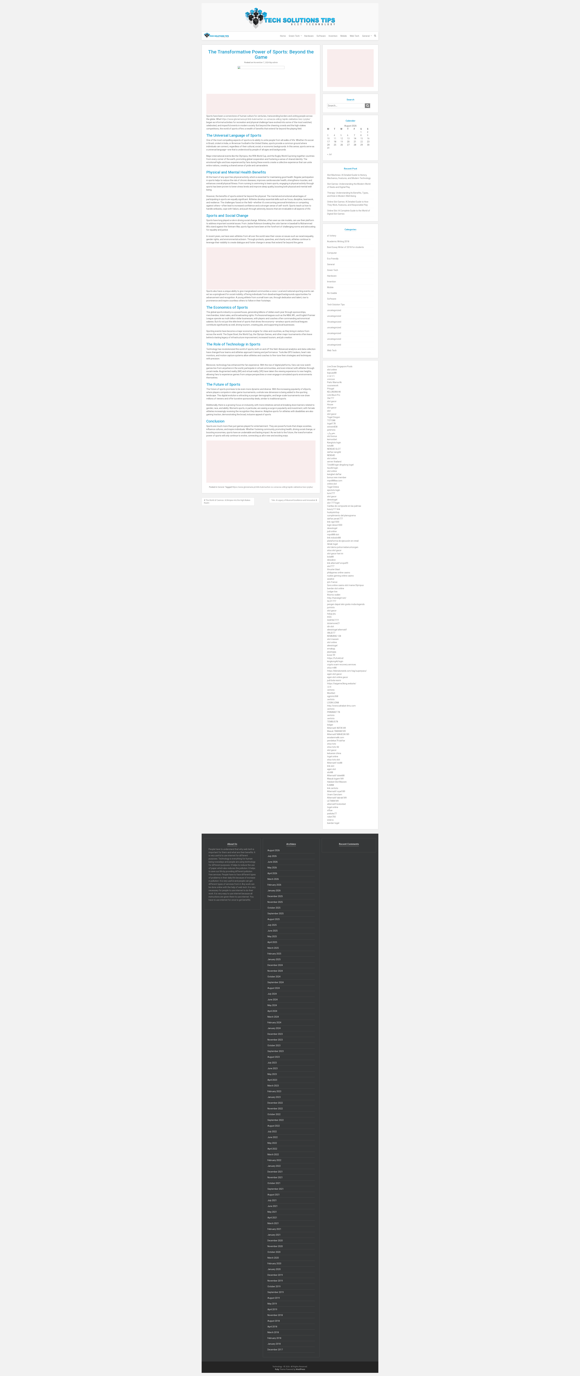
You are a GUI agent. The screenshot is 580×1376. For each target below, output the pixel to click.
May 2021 (272, 1212)
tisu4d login (332, 468)
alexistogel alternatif (337, 629)
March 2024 (273, 1017)
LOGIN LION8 (333, 702)
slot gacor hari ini (335, 553)
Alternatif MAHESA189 (338, 734)
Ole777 (330, 398)
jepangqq (331, 652)
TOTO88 (331, 420)
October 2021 (273, 1183)
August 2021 (273, 1194)
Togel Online (333, 487)
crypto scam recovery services (341, 664)
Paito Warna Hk (334, 382)
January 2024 (274, 1028)
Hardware (309, 36)
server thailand (334, 461)
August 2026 (273, 850)
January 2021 (274, 1235)
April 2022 (272, 1149)
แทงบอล (331, 379)
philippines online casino (338, 572)
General (366, 36)
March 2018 (273, 1332)
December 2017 (275, 1349)
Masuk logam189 (335, 778)
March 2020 (273, 1258)
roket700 (331, 817)
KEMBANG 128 (334, 636)
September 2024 (275, 982)
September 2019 (275, 1292)
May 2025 (272, 936)
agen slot (331, 769)
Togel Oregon (333, 417)
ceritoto (331, 690)
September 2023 (275, 1051)
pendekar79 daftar (336, 740)
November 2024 (275, 971)
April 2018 (272, 1326)
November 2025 (275, 902)
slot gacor (332, 401)
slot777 (330, 566)
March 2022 (273, 1154)
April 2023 (272, 1080)
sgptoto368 (332, 696)
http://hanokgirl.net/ (336, 598)
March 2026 (273, 879)
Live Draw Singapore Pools (339, 366)
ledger (330, 725)
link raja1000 (333, 522)
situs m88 (332, 667)
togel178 (331, 423)
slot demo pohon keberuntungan (342, 547)
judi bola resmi (334, 680)
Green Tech (294, 36)
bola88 (330, 557)
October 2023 (273, 1045)
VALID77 (331, 633)
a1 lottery (331, 235)
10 (328, 138)
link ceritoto (332, 788)
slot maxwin (333, 639)
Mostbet (331, 693)
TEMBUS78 (332, 721)
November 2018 (275, 1315)
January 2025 (274, 959)
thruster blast (333, 569)
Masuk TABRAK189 (336, 731)
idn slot (330, 626)
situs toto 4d (333, 747)
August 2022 (273, 1126)
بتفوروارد (331, 433)
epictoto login (333, 490)
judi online (332, 531)
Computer (332, 253)
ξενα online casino (335, 585)
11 (335, 138)
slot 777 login (333, 503)
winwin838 (332, 426)
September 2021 (275, 1189)
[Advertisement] (261, 104)
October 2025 (273, 908)
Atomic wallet (333, 595)
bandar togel (333, 823)
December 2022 (275, 1103)
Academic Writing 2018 (338, 241)
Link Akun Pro (333, 395)
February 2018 (274, 1338)
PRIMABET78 (333, 712)
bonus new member (336, 477)
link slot (330, 766)
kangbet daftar (334, 474)
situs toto (331, 744)
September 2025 (275, 913)
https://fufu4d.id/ (335, 658)
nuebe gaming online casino (340, 576)
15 (361, 138)
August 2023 (273, 1057)
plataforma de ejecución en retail (343, 541)
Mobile (343, 36)
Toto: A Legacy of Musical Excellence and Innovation (293, 500)
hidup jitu (331, 614)
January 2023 (274, 1097)
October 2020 (273, 1252)
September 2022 (275, 1120)
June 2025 (272, 931)
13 (348, 138)
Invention (333, 36)
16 (368, 138)
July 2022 (272, 1131)
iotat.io (330, 820)
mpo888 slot (333, 534)
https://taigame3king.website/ (341, 683)
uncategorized (334, 310)
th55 (329, 617)
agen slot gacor (334, 674)
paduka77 (332, 813)
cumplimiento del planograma (341, 515)
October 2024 (273, 976)
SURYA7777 (333, 620)
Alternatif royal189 (336, 791)
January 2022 (274, 1166)
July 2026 (272, 856)
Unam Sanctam (334, 794)
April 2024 (272, 1011)
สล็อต (329, 810)
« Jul (329, 154)
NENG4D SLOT (334, 449)
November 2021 (275, 1177)
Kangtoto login (334, 442)
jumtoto (331, 607)
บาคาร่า (331, 376)
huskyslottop (333, 512)
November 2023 (275, 1040)
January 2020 (274, 1269)
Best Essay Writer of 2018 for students (345, 247)
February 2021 (274, 1229)
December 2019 (275, 1275)
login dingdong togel (344, 465)
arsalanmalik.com (335, 737)
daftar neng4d (334, 452)
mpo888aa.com (334, 480)
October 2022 (273, 1114)
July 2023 (272, 1062)
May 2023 (272, 1074)
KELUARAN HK (334, 392)
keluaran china (334, 753)
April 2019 (272, 1309)
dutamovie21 (333, 623)
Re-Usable (332, 293)
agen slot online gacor (337, 677)
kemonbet (332, 439)
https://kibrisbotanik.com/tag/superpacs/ (347, 671)
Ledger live (332, 591)
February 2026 (274, 885)
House (330, 404)
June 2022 (272, 1137)
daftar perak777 (335, 518)
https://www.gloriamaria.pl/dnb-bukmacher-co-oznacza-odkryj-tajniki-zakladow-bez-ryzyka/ (266, 119)
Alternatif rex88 (334, 763)
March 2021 (273, 1223)
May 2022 (272, 1143)
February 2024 (274, 1022)
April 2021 (272, 1217)
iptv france (332, 582)
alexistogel (332, 645)
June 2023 (272, 1068)
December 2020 (275, 1240)
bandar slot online (335, 588)
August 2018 (273, 1321)
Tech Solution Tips (336, 304)
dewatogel (332, 499)
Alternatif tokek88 (336, 775)
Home (283, 36)
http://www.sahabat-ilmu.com (341, 706)
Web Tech (354, 36)
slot (329, 411)
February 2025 (274, 953)
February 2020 (274, 1263)
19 (341, 141)
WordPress (300, 1369)
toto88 (330, 446)
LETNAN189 (333, 801)
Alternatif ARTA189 (336, 728)
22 (361, 141)
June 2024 (272, 999)
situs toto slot (333, 759)
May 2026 (272, 867)
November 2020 (275, 1246)
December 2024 (275, 965)
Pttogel (330, 388)
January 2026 (274, 890)
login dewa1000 (334, 525)
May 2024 (272, 1005)
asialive (330, 579)
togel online (332, 756)
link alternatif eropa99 (337, 563)
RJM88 (330, 785)
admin (275, 62)
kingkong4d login (335, 661)
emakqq (331, 648)
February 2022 (274, 1160)
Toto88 (330, 465)
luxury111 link (333, 509)
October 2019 (273, 1286)
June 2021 (272, 1206)
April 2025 (272, 942)
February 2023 (274, 1091)
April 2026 (272, 873)
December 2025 (275, 896)
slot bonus (332, 436)
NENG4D (331, 455)
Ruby (277, 1369)
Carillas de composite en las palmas (344, 506)
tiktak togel (332, 544)
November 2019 (275, 1281)
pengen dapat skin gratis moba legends (346, 604)
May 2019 (272, 1303)
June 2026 (272, 862)
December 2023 (275, 1034)
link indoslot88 (334, 537)
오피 (329, 687)
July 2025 (272, 925)
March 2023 (273, 1085)
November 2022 (275, 1108)
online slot (332, 484)
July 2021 (272, 1200)
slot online (332, 369)
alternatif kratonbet (336, 804)
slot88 (330, 772)
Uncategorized (334, 322)
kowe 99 (331, 655)
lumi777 (331, 493)
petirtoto (331, 430)
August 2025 (273, 919)
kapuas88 (332, 373)
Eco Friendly (332, 258)
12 (341, 138)
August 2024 (273, 988)
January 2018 (274, 1344)
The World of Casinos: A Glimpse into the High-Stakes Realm (227, 501)
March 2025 (273, 948)
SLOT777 (331, 601)
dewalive (331, 560)
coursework (332, 385)
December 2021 (275, 1171)
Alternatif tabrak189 (337, 797)
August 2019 (273, 1298)
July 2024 (272, 994)
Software (321, 36)
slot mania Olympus (354, 585)
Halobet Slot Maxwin (337, 782)
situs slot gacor (334, 550)
